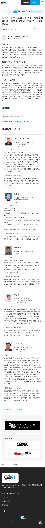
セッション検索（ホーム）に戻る (12, 409)
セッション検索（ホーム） (11, 493)
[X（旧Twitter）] (4, 511)
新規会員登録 (26, 2)
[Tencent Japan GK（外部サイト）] (22, 11)
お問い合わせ (6, 501)
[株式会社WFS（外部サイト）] (22, 425)
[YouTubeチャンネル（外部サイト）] (22, 454)
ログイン (34, 2)
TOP (3, 464)
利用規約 (5, 505)
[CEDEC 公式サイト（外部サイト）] (22, 445)
